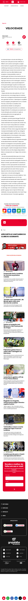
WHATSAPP (6, 5)
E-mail (6, 481)
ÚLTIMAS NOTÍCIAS (14, 5)
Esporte (4, 23)
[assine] (24, 598)
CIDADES (22, 5)
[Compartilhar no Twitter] (20, 598)
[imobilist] (3, 598)
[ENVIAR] (14, 489)
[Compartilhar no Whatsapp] (8, 598)
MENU (7, 2)
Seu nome (7, 475)
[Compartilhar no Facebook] (12, 598)
